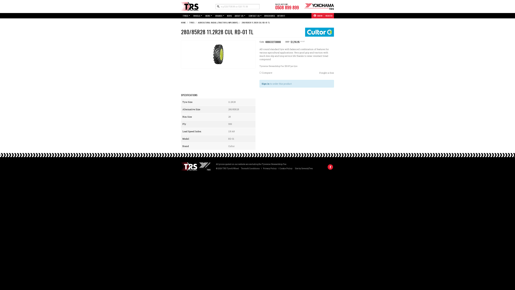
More (207, 15)
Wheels (196, 15)
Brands (218, 15)
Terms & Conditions (250, 168)
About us (239, 15)
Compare (266, 72)
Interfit (281, 15)
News (229, 15)
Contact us (254, 15)
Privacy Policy (270, 168)
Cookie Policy (285, 168)
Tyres (185, 15)
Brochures (269, 15)
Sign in (265, 83)
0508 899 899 (287, 7)
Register (328, 15)
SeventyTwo (307, 168)
